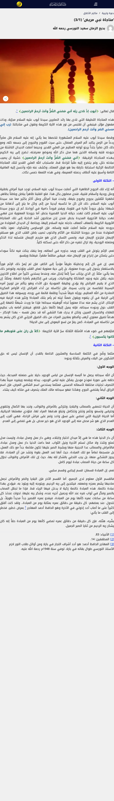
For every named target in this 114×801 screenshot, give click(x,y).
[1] (112, 534)
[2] (112, 539)
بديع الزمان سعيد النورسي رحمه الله (79, 28)
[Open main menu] (95, 4)
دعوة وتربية (108, 13)
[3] (112, 544)
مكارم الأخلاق (90, 13)
